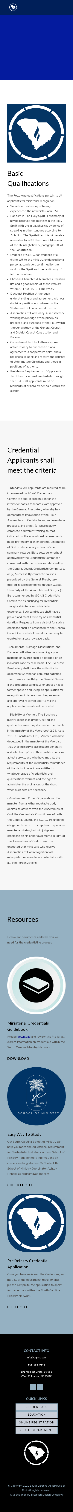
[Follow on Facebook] (33, 1387)
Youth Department (36, 1430)
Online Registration (36, 1422)
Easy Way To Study (24, 1134)
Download (18, 1059)
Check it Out (20, 1185)
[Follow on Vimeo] (40, 1387)
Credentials (36, 1407)
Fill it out (17, 1307)
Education (37, 1415)
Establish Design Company (46, 1494)
